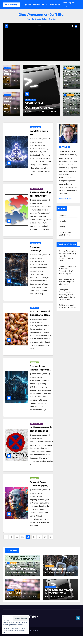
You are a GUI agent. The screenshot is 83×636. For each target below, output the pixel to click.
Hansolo (62, 221)
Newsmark (35, 630)
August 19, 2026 (34, 111)
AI (65, 67)
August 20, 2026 (15, 573)
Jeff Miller (65, 146)
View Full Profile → (66, 198)
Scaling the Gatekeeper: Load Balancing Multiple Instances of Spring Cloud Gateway (67, 294)
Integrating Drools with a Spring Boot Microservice (66, 281)
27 (34, 537)
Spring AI (70, 67)
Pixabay (62, 227)
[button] (72, 26)
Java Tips (8, 67)
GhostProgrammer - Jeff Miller (41, 15)
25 (22, 537)
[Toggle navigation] (39, 26)
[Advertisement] (41, 45)
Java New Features (36, 188)
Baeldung (63, 215)
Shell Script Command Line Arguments (37, 107)
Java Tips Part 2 (9, 100)
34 (45, 537)
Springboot (34, 307)
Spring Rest (34, 362)
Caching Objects (55, 568)
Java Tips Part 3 (9, 72)
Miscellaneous (31, 99)
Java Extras (50, 566)
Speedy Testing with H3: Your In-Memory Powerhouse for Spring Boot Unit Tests (67, 256)
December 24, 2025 (40, 139)
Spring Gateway (35, 127)
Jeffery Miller (50, 111)
